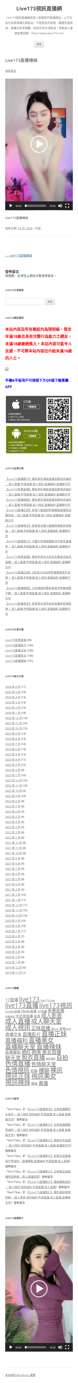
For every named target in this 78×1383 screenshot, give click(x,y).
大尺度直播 (24, 1016)
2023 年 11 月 (13, 723)
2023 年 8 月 (12, 739)
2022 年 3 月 (12, 827)
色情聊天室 (43, 1064)
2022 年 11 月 (13, 785)
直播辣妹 (49, 1046)
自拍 (62, 1057)
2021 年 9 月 (12, 858)
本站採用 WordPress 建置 (20, 1375)
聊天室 (13, 1057)
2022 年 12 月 (13, 780)
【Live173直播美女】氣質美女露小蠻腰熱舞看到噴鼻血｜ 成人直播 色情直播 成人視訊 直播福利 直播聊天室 (38, 531)
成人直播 (17, 1021)
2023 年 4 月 (12, 759)
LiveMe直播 (12, 1011)
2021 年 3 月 (12, 889)
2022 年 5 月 (12, 817)
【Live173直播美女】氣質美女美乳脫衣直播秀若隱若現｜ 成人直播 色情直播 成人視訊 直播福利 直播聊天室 (38, 609)
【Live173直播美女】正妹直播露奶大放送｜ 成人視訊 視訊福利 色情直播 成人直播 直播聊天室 (38, 1114)
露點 (34, 1083)
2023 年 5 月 (12, 754)
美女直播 (51, 1052)
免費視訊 (10, 1016)
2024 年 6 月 (12, 687)
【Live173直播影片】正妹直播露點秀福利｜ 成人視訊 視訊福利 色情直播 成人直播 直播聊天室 (38, 1130)
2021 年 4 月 (12, 884)
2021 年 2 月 (12, 895)
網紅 (26, 1052)
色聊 (34, 1071)
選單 (39, 44)
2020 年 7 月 (12, 931)
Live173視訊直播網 (39, 8)
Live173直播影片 (15, 645)
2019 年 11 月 (13, 973)
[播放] (11, 206)
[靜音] (60, 206)
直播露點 (13, 1052)
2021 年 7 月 (12, 869)
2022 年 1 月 (12, 837)
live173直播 (21, 1005)
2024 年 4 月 (12, 697)
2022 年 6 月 (12, 811)
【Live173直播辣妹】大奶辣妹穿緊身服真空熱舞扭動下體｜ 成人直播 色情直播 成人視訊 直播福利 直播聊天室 (38, 593)
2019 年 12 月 (13, 967)
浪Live (54, 1029)
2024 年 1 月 (12, 713)
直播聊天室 (20, 1047)
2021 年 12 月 (13, 843)
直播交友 (13, 1034)
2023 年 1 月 (12, 775)
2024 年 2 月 (12, 707)
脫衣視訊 (50, 1058)
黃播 (43, 1083)
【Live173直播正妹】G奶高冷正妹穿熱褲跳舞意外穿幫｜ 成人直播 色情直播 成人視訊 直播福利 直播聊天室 (37, 577)
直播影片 (32, 1034)
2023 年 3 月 (12, 765)
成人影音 (51, 1015)
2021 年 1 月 (12, 900)
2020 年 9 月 (12, 921)
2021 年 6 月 (12, 874)
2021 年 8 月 (12, 863)
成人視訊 (17, 1027)
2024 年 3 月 (12, 702)
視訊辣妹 (17, 1082)
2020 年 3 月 (12, 952)
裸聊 (44, 1070)
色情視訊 (17, 1070)
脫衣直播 (33, 1057)
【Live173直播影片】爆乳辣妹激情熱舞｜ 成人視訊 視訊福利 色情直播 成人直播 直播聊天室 (38, 1197)
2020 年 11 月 (13, 910)
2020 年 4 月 (12, 947)
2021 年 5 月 (12, 879)
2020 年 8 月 (12, 926)
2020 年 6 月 (12, 936)
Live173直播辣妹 (18, 255)
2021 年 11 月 (13, 848)
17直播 (11, 1000)
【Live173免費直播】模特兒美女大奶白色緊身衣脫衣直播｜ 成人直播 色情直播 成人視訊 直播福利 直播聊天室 (38, 562)
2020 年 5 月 (12, 941)
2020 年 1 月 (12, 962)
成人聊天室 (46, 1021)
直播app (65, 1029)
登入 (26, 276)
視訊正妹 (17, 1076)
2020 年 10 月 (13, 915)
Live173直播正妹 (15, 650)
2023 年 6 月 (12, 749)
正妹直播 (40, 1028)
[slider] (35, 206)
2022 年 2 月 (12, 832)
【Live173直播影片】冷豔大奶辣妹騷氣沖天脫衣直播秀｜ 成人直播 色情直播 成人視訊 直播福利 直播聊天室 (38, 546)
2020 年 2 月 (12, 957)
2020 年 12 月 (13, 905)
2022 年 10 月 (13, 791)
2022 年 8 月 (12, 801)
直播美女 (41, 1040)
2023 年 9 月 (12, 733)
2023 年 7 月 (12, 744)
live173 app (48, 1000)
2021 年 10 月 (13, 853)
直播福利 (16, 1040)
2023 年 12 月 (13, 718)
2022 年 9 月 (12, 796)
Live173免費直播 (15, 640)
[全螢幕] (67, 206)
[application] (39, 144)
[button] (39, 144)
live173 (29, 999)
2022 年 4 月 (12, 822)
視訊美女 (43, 1076)
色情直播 (17, 1063)
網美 (36, 1052)
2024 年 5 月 (12, 692)
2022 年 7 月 (12, 806)
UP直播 (42, 1011)
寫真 (37, 1016)
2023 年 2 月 (12, 770)
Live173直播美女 (15, 655)
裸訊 (56, 1070)
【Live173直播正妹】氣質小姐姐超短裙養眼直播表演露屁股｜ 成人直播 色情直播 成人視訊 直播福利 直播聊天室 (38, 515)
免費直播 (56, 1011)
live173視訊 (55, 1005)
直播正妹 (54, 1033)
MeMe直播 (29, 1011)
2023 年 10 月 (13, 728)
